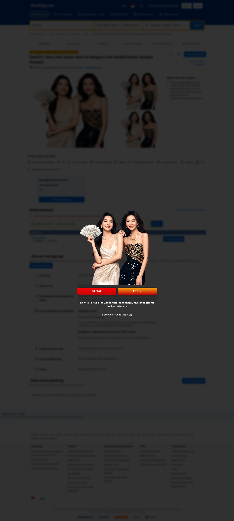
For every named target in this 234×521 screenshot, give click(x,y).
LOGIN (137, 291)
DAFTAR (97, 291)
